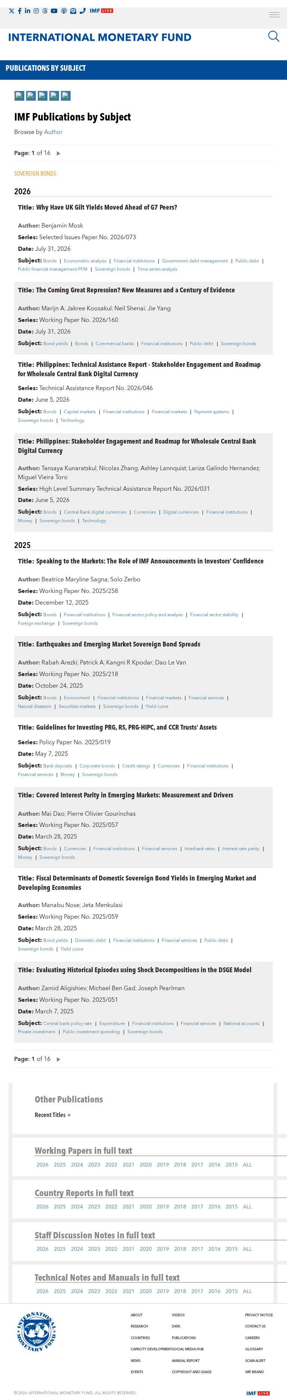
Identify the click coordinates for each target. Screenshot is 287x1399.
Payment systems (211, 412)
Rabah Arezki (59, 662)
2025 (60, 1165)
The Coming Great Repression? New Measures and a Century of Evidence (135, 290)
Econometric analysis (85, 261)
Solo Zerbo (125, 579)
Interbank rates (200, 849)
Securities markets (77, 707)
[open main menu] (274, 15)
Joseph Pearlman (161, 988)
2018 (180, 1165)
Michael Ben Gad (112, 988)
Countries (140, 1338)
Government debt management (195, 261)
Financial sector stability (214, 615)
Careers (252, 1338)
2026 (43, 1165)
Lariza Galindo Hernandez (224, 468)
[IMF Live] (258, 1392)
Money (25, 521)
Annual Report (186, 1361)
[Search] (274, 36)
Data (176, 1326)
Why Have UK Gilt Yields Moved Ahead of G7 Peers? (106, 207)
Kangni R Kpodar (129, 662)
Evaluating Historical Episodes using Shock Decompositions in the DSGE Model (143, 969)
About (136, 1315)
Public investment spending (91, 1032)
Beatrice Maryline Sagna (74, 579)
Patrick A (92, 662)
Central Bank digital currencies (95, 512)
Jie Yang (159, 308)
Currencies (145, 512)
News (136, 1361)
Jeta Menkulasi (102, 905)
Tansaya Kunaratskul (68, 468)
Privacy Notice (259, 1315)
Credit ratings (136, 766)
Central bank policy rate (67, 1024)
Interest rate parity (240, 849)
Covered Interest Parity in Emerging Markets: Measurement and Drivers (134, 795)
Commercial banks (115, 344)
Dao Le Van (170, 662)
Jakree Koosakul (89, 308)
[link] (19, 96)
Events (137, 1372)
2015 (232, 1165)
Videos (178, 1315)
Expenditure (112, 1024)
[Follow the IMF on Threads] (44, 11)
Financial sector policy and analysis (147, 615)
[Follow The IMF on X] (12, 11)
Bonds (49, 261)
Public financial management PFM (52, 269)
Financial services (206, 698)
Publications (184, 1338)
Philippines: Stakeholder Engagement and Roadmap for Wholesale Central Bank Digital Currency (137, 445)
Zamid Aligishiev (63, 988)
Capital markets (80, 412)
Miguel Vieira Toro (43, 477)
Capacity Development (151, 1349)
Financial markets (169, 412)
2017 (197, 1165)
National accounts (241, 1024)
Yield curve (157, 707)
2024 (77, 1165)
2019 (163, 1165)
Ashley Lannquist (163, 468)
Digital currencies (181, 512)
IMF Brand (254, 1372)
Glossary (254, 1349)
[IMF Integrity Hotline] (83, 11)
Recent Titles (50, 1114)
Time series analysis (157, 269)
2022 (111, 1165)
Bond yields (55, 344)
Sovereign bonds (112, 269)
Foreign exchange (36, 623)
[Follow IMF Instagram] (36, 11)
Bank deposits (57, 766)
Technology (72, 421)
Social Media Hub (188, 1349)
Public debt (247, 261)
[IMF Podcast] (64, 11)
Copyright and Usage (192, 1372)
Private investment (36, 1032)
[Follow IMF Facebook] (20, 11)
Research (139, 1326)
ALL (247, 1165)
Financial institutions (134, 261)
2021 (129, 1165)
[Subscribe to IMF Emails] (73, 11)
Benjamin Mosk (62, 226)
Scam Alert (255, 1361)
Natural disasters (34, 707)
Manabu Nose (60, 905)
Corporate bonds (97, 766)
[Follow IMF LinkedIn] (27, 11)
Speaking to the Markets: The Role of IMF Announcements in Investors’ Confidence (150, 561)
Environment (77, 698)
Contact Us (255, 1326)
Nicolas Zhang (118, 468)
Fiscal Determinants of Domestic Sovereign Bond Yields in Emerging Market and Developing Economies (137, 882)
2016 (214, 1165)
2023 (94, 1165)
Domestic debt (90, 941)
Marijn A (52, 308)
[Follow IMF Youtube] (54, 11)
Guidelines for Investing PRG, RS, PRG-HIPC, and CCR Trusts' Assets (126, 727)
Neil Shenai (129, 308)
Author (53, 132)
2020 (146, 1165)
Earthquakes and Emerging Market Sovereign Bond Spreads (118, 644)
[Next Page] (57, 153)
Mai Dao (53, 814)
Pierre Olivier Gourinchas (101, 814)
